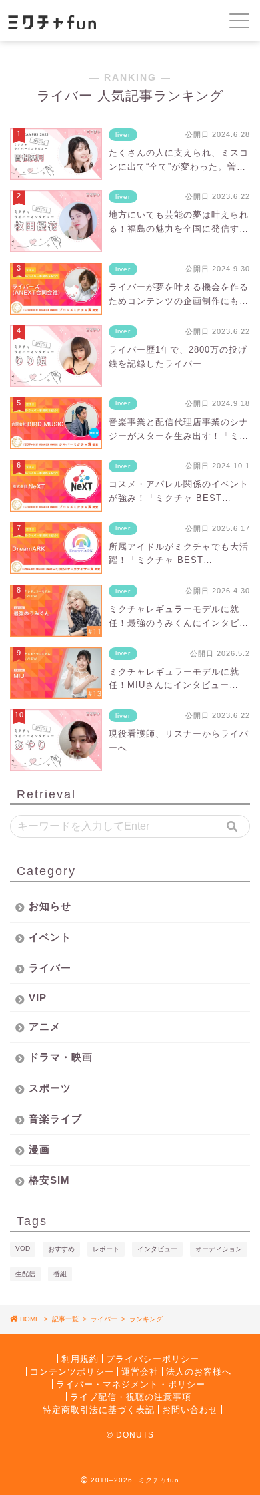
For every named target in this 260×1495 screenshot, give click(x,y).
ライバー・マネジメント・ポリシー (130, 1383)
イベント (50, 937)
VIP (38, 997)
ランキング (146, 1319)
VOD (22, 1248)
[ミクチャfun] (84, 21)
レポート (106, 1249)
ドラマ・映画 (61, 1057)
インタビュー (157, 1249)
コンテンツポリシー (72, 1371)
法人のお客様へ (198, 1371)
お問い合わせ (190, 1409)
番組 (60, 1273)
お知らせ (50, 906)
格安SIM (49, 1180)
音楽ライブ (55, 1118)
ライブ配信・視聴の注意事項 (130, 1396)
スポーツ (50, 1088)
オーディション (218, 1249)
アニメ (45, 1026)
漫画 (39, 1149)
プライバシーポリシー (152, 1358)
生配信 (25, 1273)
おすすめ (61, 1249)
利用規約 (80, 1358)
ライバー (50, 967)
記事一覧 (65, 1319)
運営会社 (140, 1371)
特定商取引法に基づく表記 (99, 1409)
